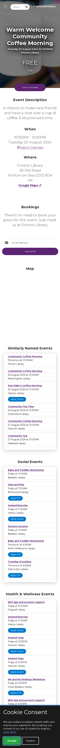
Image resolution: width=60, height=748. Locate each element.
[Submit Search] (27, 7)
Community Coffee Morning (25, 356)
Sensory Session (18, 526)
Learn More (9, 732)
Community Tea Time (21, 406)
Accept (11, 740)
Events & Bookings (44, 6)
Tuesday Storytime (19, 561)
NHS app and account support (26, 602)
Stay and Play (16, 484)
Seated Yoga (16, 637)
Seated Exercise (18, 505)
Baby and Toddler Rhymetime (26, 470)
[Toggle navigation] (5, 6)
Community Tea (17, 435)
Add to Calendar (32, 147)
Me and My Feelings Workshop (26, 679)
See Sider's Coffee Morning (25, 385)
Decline (30, 740)
